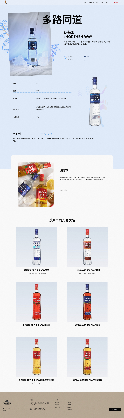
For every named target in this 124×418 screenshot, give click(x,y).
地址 (107, 2)
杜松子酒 (57, 407)
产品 (97, 2)
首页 (85, 2)
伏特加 (57, 405)
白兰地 (57, 409)
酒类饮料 (69, 409)
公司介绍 (91, 2)
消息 (102, 2)
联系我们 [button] (114, 409)
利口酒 (69, 402)
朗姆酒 (69, 407)
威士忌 (57, 402)
